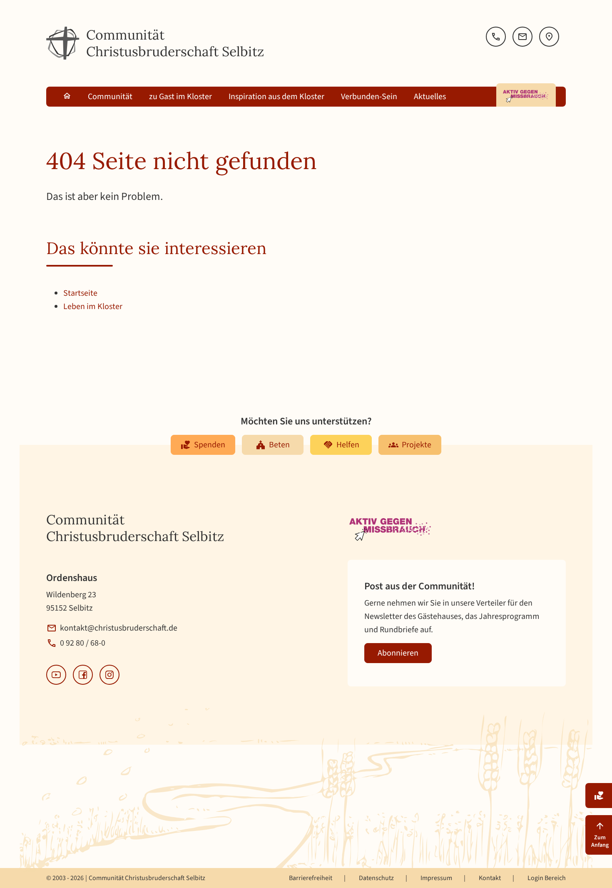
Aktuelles (430, 96)
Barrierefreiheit (310, 878)
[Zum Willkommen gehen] (67, 97)
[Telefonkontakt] (496, 37)
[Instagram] (109, 675)
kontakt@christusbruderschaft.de (118, 628)
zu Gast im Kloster (180, 96)
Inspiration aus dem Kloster (276, 96)
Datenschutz (376, 878)
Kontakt (490, 878)
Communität (110, 96)
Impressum (436, 878)
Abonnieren (398, 653)
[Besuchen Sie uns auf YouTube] (56, 675)
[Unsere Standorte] (549, 37)
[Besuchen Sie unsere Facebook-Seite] (83, 675)
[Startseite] (63, 43)
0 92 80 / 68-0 (82, 643)
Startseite (80, 293)
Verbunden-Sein (369, 96)
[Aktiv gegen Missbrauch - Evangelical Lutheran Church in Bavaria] (526, 95)
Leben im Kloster (92, 306)
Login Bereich (546, 878)
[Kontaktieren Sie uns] (522, 37)
